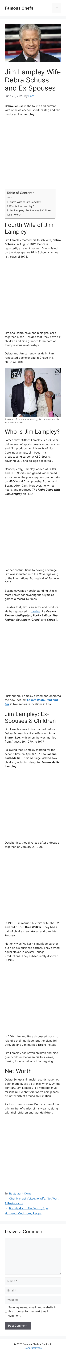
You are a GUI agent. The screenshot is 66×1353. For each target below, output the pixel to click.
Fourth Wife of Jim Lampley (25, 202)
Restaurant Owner (21, 1193)
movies (35, 611)
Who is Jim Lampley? (21, 206)
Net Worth (15, 214)
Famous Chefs (19, 8)
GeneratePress (33, 1347)
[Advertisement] (33, 154)
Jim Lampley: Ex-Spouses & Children (30, 210)
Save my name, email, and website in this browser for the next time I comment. (32, 1311)
